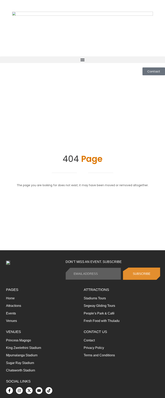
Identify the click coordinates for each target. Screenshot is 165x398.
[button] (82, 59)
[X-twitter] (29, 390)
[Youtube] (39, 390)
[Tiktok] (48, 390)
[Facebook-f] (9, 390)
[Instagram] (19, 390)
